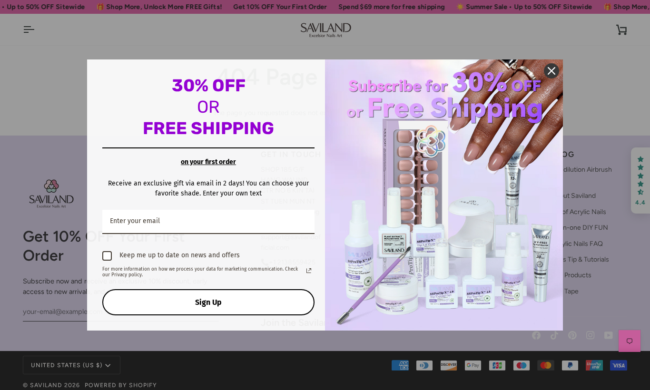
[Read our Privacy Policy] (309, 270)
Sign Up (208, 302)
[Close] (551, 70)
